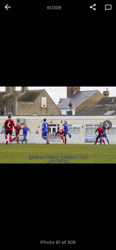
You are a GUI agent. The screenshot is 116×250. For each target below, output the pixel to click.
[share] (93, 7)
